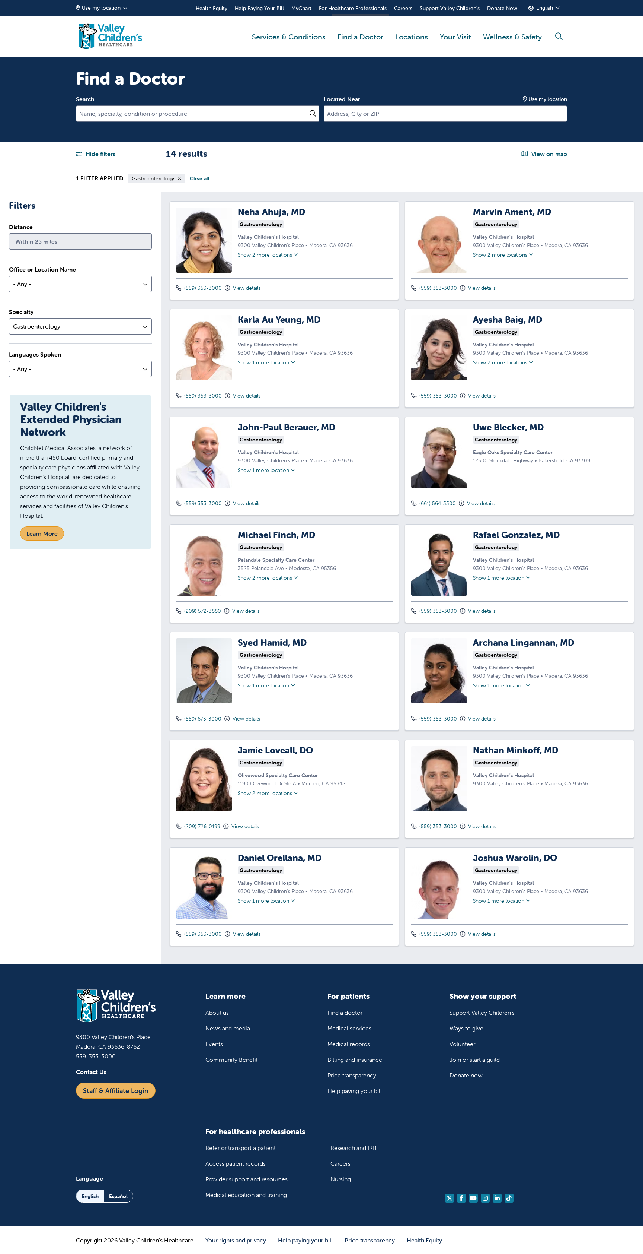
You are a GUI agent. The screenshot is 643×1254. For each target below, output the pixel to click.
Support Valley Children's (450, 8)
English (544, 7)
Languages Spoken (35, 354)
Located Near (342, 99)
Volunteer (462, 1044)
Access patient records (235, 1163)
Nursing (340, 1179)
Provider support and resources (246, 1179)
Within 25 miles (36, 241)
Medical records (348, 1044)
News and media (227, 1028)
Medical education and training (246, 1194)
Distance (21, 227)
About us (217, 1012)
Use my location (101, 7)
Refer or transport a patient (240, 1148)
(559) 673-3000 (202, 718)
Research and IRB (353, 1148)
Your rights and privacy (235, 1240)
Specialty (21, 312)
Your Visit (455, 36)
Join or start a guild (475, 1059)
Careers (403, 8)
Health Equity (211, 8)
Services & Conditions (289, 36)
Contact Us (91, 1072)
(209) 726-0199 (201, 826)
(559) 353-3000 (202, 288)
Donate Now (502, 8)
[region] (402, 578)
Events (214, 1044)
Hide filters (99, 154)
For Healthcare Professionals (353, 8)
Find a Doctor (360, 36)
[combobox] (197, 113)
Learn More (42, 533)
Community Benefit (231, 1059)
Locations (411, 36)
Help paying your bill (354, 1091)
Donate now (466, 1075)
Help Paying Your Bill (259, 8)
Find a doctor (344, 1012)
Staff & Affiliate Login (115, 1090)
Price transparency (351, 1075)
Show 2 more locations (265, 254)
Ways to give (466, 1028)
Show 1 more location (263, 362)
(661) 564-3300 (437, 503)
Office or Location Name (42, 269)
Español (118, 1196)
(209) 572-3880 (202, 611)
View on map (548, 154)
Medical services (349, 1028)
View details (245, 288)
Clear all (199, 178)
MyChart (301, 8)
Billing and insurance (354, 1059)
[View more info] (204, 270)
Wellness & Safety (512, 36)
